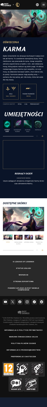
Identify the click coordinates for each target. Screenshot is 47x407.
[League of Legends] (17, 4)
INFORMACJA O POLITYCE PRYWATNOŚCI (23, 330)
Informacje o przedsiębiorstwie (23, 350)
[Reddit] (41, 301)
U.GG (25, 104)
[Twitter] (12, 301)
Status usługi (23, 268)
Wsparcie (23, 275)
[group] (22, 126)
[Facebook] (19, 301)
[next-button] (42, 136)
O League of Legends (23, 262)
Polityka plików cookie (23, 343)
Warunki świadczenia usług (23, 337)
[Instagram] (27, 301)
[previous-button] (37, 136)
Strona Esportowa (23, 281)
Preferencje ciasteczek (23, 356)
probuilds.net (34, 104)
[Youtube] (5, 301)
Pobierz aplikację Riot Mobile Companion (23, 289)
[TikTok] (34, 301)
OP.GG (19, 104)
